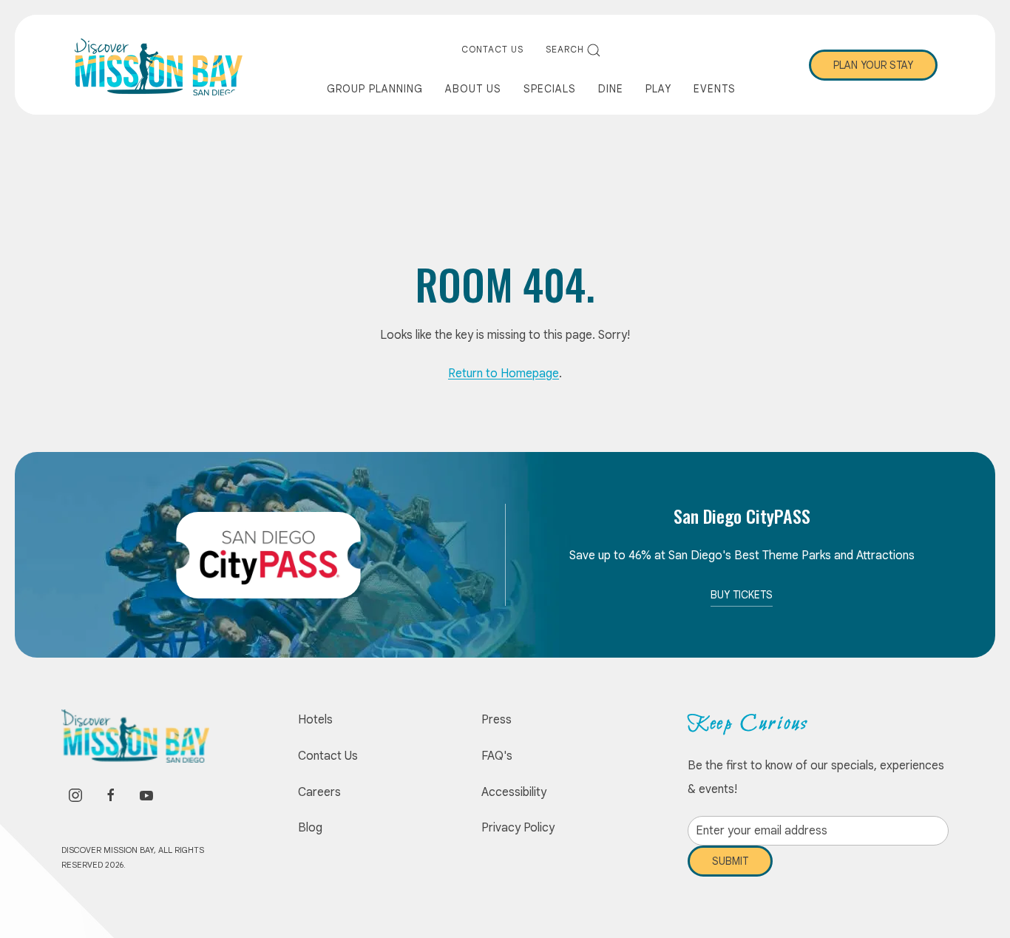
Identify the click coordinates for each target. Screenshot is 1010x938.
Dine (610, 88)
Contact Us (492, 49)
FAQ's (496, 756)
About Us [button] (473, 88)
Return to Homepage (503, 373)
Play (658, 88)
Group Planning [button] (375, 88)
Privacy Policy (518, 827)
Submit (730, 872)
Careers (319, 792)
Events (715, 88)
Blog (310, 827)
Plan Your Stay (873, 65)
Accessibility (513, 792)
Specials (549, 88)
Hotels (315, 719)
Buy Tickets (742, 594)
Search (565, 49)
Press (496, 719)
